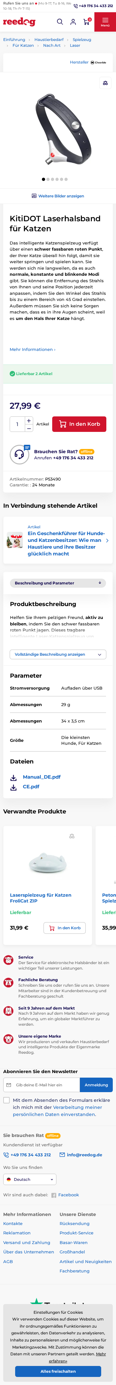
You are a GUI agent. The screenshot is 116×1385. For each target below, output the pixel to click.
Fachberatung (75, 1270)
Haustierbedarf (48, 39)
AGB (8, 1261)
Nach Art (52, 45)
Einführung (14, 39)
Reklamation (17, 1232)
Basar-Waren (74, 1242)
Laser (75, 45)
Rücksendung (75, 1223)
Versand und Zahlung (26, 1242)
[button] (60, 22)
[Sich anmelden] (73, 22)
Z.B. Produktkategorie (41, 58)
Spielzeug (82, 39)
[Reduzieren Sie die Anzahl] (29, 428)
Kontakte (13, 1223)
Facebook (68, 1194)
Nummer (17, 424)
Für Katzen (23, 45)
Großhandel (72, 1251)
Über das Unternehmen (28, 1251)
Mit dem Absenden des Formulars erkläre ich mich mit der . (61, 1107)
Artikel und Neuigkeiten (86, 1261)
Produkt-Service (76, 1232)
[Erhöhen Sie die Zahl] (29, 420)
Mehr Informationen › (32, 349)
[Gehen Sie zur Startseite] (19, 21)
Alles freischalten (58, 1371)
